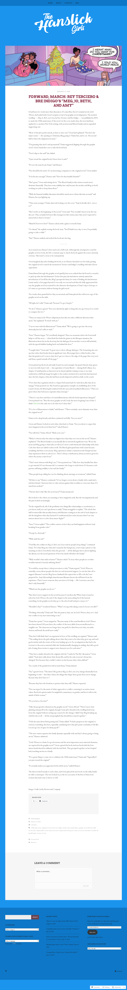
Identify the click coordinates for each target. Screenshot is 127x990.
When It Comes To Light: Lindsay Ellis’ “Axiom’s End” (62, 921)
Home (50, 3)
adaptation (45, 828)
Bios (77, 3)
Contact (68, 3)
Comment (86, 886)
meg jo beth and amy (65, 830)
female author (74, 828)
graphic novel (83, 828)
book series (52, 828)
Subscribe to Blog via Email (98, 916)
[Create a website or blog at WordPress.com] (6, 971)
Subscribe (92, 932)
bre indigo (59, 828)
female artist (66, 828)
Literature (34, 825)
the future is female (90, 830)
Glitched (36, 403)
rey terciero (81, 830)
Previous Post (35, 839)
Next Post (33, 842)
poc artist (74, 830)
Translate (19, 944)
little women (44, 830)
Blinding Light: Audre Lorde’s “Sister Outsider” (60, 944)
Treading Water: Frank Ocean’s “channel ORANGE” (61, 952)
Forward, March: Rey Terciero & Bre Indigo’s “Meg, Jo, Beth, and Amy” (64, 101)
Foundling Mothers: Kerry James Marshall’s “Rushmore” (62, 929)
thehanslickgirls (35, 818)
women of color (41, 833)
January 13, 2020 (63, 91)
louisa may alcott (54, 830)
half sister (90, 828)
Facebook (119, 971)
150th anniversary (36, 828)
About (58, 3)
